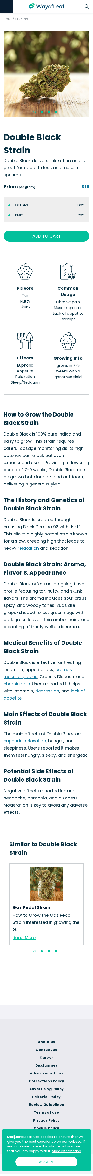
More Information (66, 1151)
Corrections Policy (46, 1081)
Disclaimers (46, 1065)
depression (47, 691)
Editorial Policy (46, 1096)
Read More (24, 938)
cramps (63, 669)
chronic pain (17, 684)
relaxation (28, 548)
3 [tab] (49, 112)
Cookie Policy (46, 1128)
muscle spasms (20, 677)
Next (87, 904)
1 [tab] (34, 112)
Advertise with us (46, 1073)
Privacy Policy (46, 1120)
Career (46, 1057)
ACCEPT (46, 1162)
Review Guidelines (46, 1104)
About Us (46, 1041)
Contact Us (46, 1049)
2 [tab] (42, 112)
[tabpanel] (46, 74)
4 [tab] (56, 112)
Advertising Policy (46, 1089)
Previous (5, 904)
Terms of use (46, 1112)
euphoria (13, 741)
